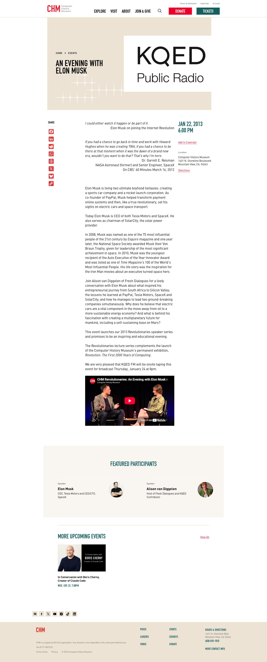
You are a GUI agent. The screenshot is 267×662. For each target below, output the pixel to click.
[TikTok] (68, 614)
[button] (160, 11)
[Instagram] (61, 614)
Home (59, 53)
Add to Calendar (187, 142)
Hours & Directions (215, 630)
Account (216, 3)
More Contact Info (215, 649)
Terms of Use (42, 651)
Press (143, 629)
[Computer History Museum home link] (59, 8)
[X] (51, 168)
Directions (184, 170)
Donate (180, 11)
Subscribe (204, 3)
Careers (144, 637)
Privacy (54, 651)
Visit (113, 11)
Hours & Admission (188, 3)
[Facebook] (41, 614)
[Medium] (35, 614)
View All (204, 537)
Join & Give (143, 11)
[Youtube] (54, 614)
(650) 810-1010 (212, 641)
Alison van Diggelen (162, 488)
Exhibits (173, 637)
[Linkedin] (74, 614)
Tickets (208, 11)
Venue (143, 644)
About (126, 11)
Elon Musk (66, 488)
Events (72, 53)
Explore (100, 11)
